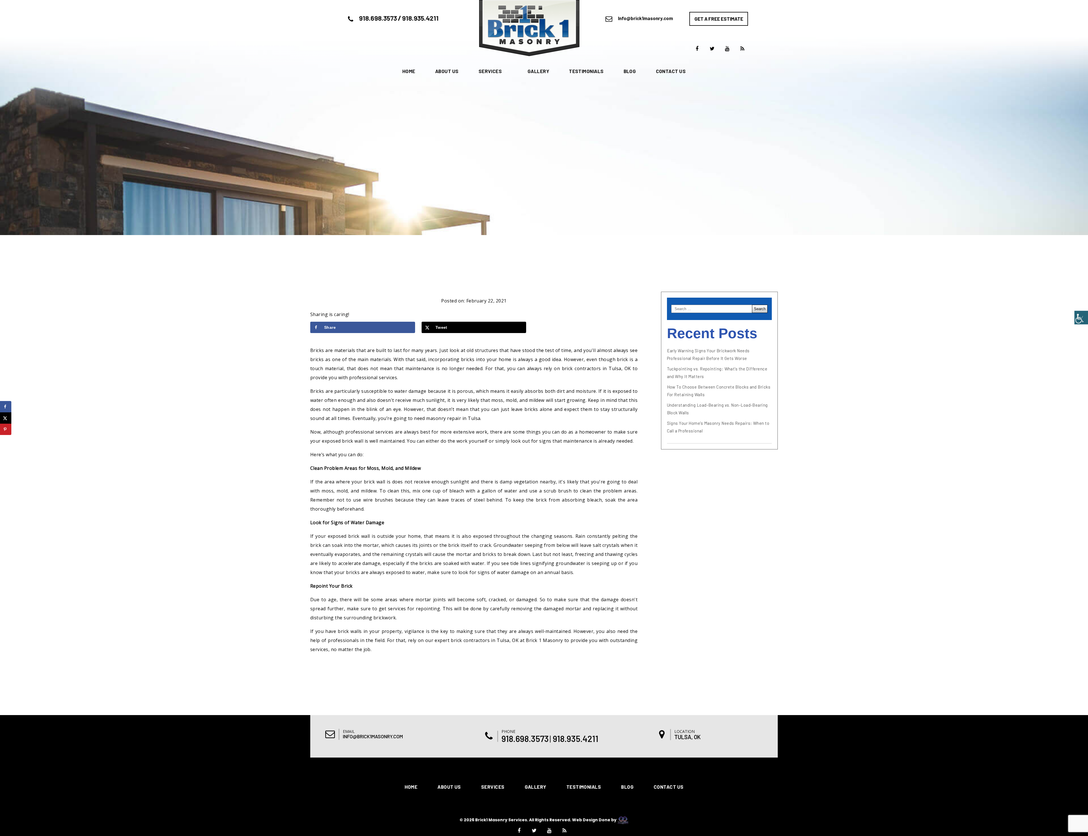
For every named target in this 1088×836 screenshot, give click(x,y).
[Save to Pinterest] (5, 429)
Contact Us (671, 71)
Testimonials (586, 71)
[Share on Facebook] (5, 406)
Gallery (538, 71)
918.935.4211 (420, 18)
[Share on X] (5, 418)
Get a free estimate (718, 19)
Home (408, 71)
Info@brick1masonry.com (645, 18)
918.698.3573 (378, 18)
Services (490, 71)
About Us (447, 71)
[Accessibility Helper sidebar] (1081, 317)
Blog (630, 71)
